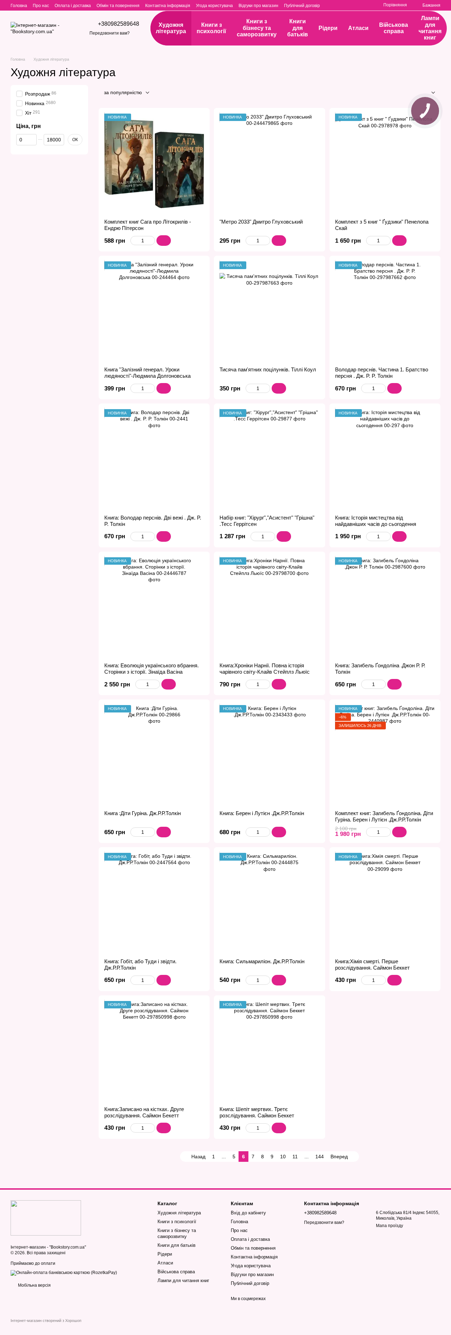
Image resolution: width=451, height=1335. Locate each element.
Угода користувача (214, 5)
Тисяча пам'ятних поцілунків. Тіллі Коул (268, 369)
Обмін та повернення (118, 5)
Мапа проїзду (389, 1225)
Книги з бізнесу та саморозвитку (257, 27)
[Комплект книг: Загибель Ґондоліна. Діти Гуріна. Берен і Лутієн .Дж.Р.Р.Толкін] (385, 755)
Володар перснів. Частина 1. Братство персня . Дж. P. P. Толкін (381, 372)
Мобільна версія (34, 1285)
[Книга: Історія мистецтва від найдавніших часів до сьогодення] (385, 459)
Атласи (358, 28)
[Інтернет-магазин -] (46, 1217)
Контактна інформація (167, 5)
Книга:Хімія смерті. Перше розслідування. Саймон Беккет (372, 964)
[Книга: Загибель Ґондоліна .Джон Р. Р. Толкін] (385, 607)
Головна (19, 5)
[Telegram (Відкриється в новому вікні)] (365, 5)
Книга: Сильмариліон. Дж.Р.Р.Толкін (262, 961)
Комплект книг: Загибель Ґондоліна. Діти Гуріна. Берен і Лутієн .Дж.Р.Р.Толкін (384, 816)
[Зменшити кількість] (134, 240)
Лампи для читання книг (430, 28)
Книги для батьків (297, 27)
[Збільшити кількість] (152, 240)
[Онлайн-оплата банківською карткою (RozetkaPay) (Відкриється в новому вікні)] (64, 1272)
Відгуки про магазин (258, 5)
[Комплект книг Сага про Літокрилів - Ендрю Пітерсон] (154, 163)
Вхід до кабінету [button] (248, 1212)
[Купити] (163, 240)
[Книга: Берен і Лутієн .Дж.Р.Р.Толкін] (269, 755)
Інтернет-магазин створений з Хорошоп (46, 1320)
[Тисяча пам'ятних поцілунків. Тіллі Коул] (269, 311)
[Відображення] (427, 93)
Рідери (328, 28)
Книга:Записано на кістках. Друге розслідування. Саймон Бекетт (144, 1112)
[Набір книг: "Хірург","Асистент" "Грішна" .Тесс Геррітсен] (269, 459)
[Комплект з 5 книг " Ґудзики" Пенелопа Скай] (385, 163)
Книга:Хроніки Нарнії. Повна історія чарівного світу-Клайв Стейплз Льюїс (265, 668)
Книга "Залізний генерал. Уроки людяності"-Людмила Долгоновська (147, 372)
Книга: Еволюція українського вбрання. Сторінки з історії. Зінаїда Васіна (151, 668)
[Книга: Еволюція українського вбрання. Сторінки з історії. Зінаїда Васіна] (154, 607)
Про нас (41, 5)
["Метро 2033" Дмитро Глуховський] (269, 163)
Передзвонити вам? (109, 33)
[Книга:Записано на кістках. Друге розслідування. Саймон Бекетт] (154, 1051)
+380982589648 (118, 24)
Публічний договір (302, 5)
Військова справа (393, 28)
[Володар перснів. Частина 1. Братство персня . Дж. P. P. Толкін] (385, 311)
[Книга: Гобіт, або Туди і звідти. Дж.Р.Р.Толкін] (154, 903)
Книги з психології (211, 28)
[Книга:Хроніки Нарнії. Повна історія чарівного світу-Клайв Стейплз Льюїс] (269, 607)
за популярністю (123, 92)
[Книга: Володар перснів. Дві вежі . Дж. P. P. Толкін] (154, 459)
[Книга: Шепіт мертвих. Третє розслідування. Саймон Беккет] (269, 1051)
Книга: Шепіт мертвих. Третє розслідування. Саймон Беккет (257, 1112)
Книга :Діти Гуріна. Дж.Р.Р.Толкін (142, 813)
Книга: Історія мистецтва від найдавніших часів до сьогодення (375, 521)
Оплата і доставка (73, 5)
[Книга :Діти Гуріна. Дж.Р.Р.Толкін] (154, 755)
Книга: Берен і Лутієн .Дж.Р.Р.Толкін (262, 813)
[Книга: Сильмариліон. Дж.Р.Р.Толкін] (269, 903)
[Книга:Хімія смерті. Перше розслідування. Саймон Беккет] (385, 903)
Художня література (171, 28)
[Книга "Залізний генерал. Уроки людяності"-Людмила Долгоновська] (154, 311)
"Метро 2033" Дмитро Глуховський (261, 222)
